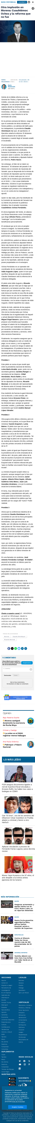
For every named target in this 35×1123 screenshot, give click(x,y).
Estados (4, 1007)
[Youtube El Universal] (20, 1064)
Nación (3, 980)
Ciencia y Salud (6, 1032)
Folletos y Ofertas (25, 1007)
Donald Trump (6, 1002)
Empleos (22, 1012)
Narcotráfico (5, 1010)
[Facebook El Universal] (24, 1061)
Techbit (3, 1037)
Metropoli (4, 1005)
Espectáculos (6, 1022)
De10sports (22, 1025)
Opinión (7, 713)
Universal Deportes (7, 1019)
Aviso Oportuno (24, 1010)
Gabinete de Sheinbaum (5, 996)
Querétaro (22, 990)
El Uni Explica (6, 992)
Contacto (26, 1110)
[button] (22, 2)
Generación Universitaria (23, 1019)
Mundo (3, 1000)
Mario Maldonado (5, 80)
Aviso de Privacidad (18, 1101)
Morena (6, 636)
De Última (4, 1062)
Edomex (21, 980)
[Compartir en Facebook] (8, 648)
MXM (3, 1034)
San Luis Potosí (24, 992)
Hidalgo (21, 988)
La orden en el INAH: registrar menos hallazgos (14, 734)
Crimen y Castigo (10, 730)
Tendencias (5, 1029)
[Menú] (33, 2)
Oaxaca (21, 983)
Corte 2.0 (4, 983)
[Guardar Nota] (25, 648)
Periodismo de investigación (6, 989)
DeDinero (22, 1027)
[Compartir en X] (12, 648)
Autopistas (5, 1046)
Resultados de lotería (23, 1041)
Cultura (3, 1024)
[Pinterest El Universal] (29, 1064)
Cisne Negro (5, 1071)
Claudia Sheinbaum (19, 636)
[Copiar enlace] (22, 648)
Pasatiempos (23, 1034)
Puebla (21, 985)
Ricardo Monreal (9, 639)
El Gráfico (22, 1022)
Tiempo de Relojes (7, 1069)
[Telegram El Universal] (20, 1061)
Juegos (21, 1032)
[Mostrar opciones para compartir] (33, 8)
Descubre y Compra (25, 1005)
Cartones (4, 1014)
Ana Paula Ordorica (10, 742)
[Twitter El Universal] (29, 1061)
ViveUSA (21, 1029)
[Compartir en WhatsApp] (15, 648)
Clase (3, 1054)
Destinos (4, 1044)
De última (4, 1041)
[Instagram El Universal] (25, 1064)
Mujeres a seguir (6, 985)
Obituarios (22, 1015)
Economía (4, 1017)
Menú (3, 1039)
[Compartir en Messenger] (19, 648)
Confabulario (5, 1027)
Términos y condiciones (13, 1110)
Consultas (4, 1049)
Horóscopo (22, 1037)
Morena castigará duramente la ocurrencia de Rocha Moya (14, 722)
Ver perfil (11, 88)
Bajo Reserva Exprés (11, 718)
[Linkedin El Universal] (20, 1069)
